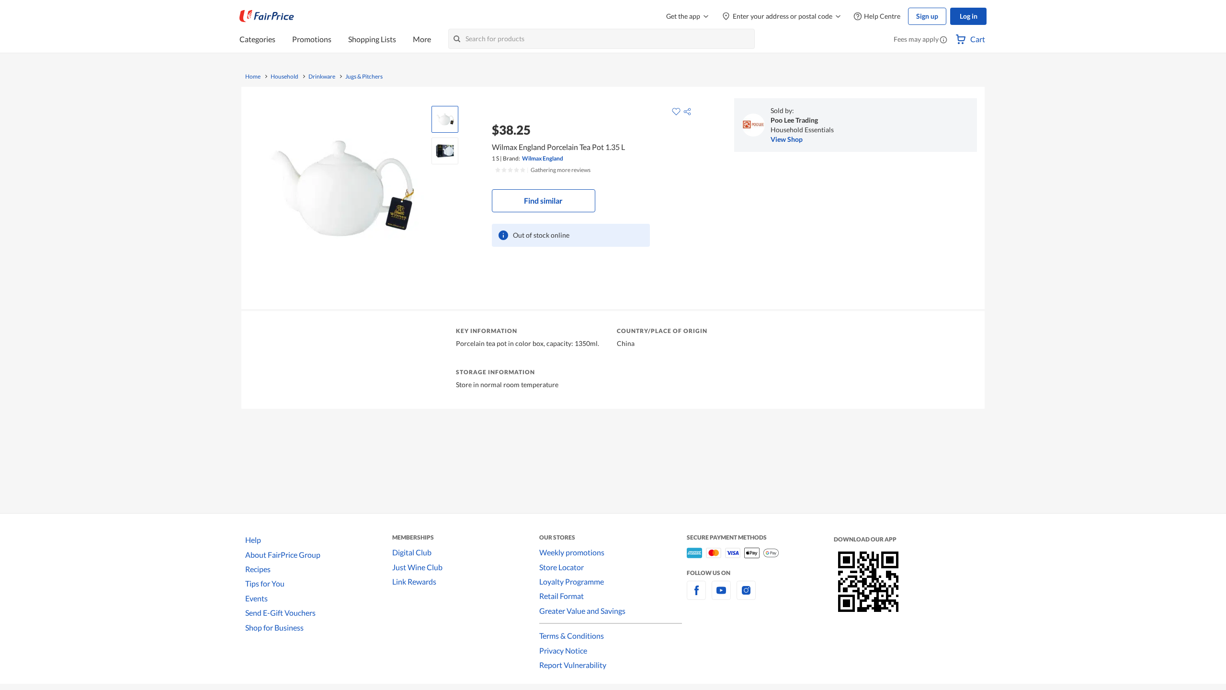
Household (284, 77)
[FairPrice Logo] (266, 16)
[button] (943, 40)
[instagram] (746, 595)
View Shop (787, 139)
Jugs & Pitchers (364, 77)
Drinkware (321, 77)
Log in (968, 16)
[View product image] (445, 119)
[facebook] (696, 595)
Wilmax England (542, 158)
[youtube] (721, 595)
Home (253, 77)
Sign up (927, 16)
